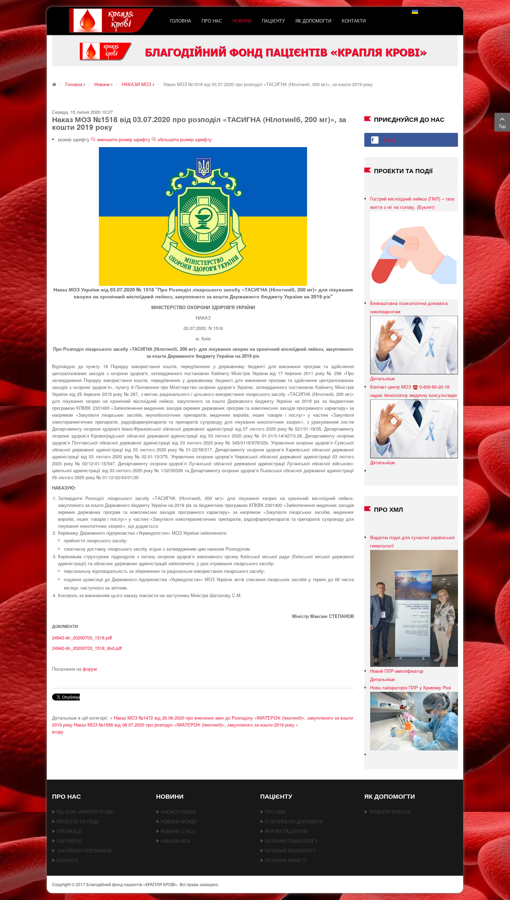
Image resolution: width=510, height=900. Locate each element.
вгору (57, 731)
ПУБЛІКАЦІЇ (69, 831)
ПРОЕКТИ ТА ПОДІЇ (78, 821)
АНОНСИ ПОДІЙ (178, 811)
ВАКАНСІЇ (67, 860)
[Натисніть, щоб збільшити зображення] (203, 216)
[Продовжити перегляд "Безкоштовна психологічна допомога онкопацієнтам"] (414, 344)
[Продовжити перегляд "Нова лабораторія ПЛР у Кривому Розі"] (414, 720)
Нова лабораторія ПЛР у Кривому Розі (410, 687)
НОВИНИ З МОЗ (178, 831)
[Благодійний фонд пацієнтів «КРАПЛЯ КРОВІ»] (112, 21)
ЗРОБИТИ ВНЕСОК (389, 811)
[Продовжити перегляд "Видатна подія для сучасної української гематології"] (414, 607)
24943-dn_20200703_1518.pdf (82, 637)
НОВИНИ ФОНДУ (179, 821)
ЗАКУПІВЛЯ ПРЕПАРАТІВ (84, 850)
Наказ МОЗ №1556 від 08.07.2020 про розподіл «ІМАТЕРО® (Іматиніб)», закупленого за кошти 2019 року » (186, 724)
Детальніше (382, 378)
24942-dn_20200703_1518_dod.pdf (87, 648)
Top (502, 126)
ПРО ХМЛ (275, 811)
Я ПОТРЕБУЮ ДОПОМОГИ (294, 821)
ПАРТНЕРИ (69, 841)
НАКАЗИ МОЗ (175, 841)
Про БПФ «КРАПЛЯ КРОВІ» (86, 811)
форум (90, 668)
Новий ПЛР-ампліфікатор (396, 671)
